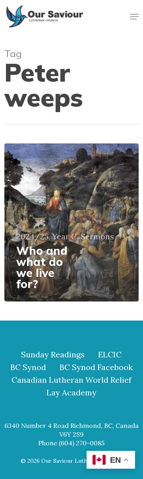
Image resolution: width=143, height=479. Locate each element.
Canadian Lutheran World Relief (71, 380)
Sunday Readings (53, 354)
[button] (134, 17)
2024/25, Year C (46, 236)
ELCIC (110, 354)
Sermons (97, 236)
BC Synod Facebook (96, 367)
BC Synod (28, 367)
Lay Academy (71, 392)
